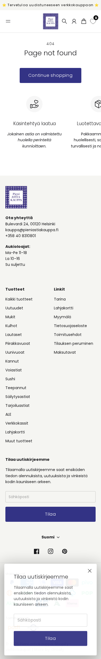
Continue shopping (50, 75)
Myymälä (62, 317)
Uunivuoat (15, 352)
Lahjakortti (15, 432)
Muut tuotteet (18, 441)
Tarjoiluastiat (17, 405)
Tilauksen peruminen (73, 343)
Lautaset (13, 334)
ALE (8, 414)
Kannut (12, 361)
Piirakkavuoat (17, 343)
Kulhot (11, 325)
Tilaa (50, 638)
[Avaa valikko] (8, 21)
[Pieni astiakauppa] (50, 21)
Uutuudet (14, 308)
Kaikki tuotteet (19, 299)
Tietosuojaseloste (70, 325)
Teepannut (15, 387)
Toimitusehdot (68, 334)
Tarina (60, 299)
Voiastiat (13, 370)
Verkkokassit (16, 423)
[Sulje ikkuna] (90, 570)
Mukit (10, 317)
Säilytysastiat (17, 396)
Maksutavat (65, 352)
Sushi (10, 379)
